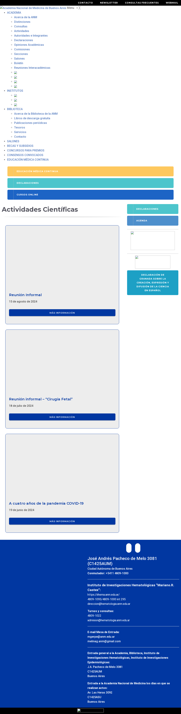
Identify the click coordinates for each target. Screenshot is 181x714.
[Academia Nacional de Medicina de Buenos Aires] (33, 8)
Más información (62, 313)
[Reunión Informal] (62, 257)
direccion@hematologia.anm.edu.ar (108, 604)
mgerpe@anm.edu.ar (101, 636)
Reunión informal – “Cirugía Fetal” (41, 399)
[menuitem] (14, 12)
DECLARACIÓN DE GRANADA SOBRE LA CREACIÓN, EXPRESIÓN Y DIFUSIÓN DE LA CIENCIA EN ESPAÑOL (152, 283)
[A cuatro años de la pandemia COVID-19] (62, 466)
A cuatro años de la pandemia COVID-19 (46, 503)
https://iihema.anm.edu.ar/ (103, 594)
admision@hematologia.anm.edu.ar (108, 620)
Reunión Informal (25, 295)
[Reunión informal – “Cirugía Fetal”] (62, 361)
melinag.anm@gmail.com (104, 641)
